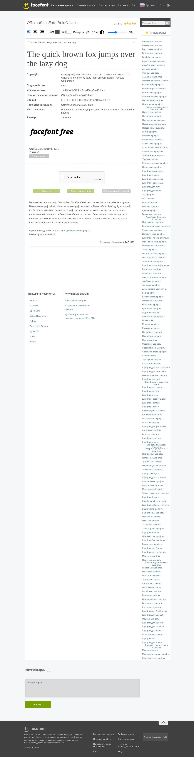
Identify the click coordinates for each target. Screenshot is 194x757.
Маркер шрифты (150, 312)
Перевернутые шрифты (154, 466)
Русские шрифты (150, 136)
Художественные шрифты (155, 163)
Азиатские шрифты (151, 273)
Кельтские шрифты (151, 304)
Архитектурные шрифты (154, 411)
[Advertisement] (81, 269)
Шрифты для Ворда (152, 548)
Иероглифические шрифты (155, 81)
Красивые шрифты (151, 308)
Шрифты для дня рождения (156, 367)
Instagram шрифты (151, 269)
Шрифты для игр (150, 391)
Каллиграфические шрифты (156, 226)
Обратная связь (126, 739)
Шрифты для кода (151, 379)
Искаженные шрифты (153, 301)
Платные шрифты (86, 5)
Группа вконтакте (152, 737)
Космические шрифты (153, 418)
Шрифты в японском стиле (155, 238)
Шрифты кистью (150, 395)
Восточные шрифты (152, 49)
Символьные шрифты (153, 481)
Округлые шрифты (151, 112)
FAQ (120, 751)
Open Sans (35, 311)
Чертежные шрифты (152, 230)
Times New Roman (39, 326)
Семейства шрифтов (152, 151)
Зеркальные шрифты (152, 469)
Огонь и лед (148, 320)
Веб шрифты (148, 293)
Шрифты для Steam (152, 642)
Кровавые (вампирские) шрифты (156, 564)
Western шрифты (150, 206)
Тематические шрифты (153, 261)
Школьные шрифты (151, 363)
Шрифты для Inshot (152, 630)
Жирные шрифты (150, 73)
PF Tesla (34, 306)
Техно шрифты (149, 250)
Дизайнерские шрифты (78, 230)
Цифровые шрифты (152, 167)
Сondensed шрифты (152, 332)
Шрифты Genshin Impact (154, 540)
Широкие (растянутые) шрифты (156, 646)
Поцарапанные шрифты (154, 124)
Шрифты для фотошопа (154, 426)
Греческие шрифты (151, 214)
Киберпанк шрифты (152, 568)
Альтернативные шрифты (154, 277)
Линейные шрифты (151, 438)
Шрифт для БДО (150, 473)
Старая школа (149, 356)
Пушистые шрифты (151, 517)
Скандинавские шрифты (154, 599)
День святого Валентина (154, 289)
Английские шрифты (152, 414)
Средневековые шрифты (154, 352)
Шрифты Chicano (150, 497)
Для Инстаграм (107, 5)
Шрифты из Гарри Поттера (155, 505)
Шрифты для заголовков (154, 371)
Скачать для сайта (81, 191)
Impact (33, 342)
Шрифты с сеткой (151, 403)
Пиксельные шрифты (152, 222)
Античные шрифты (151, 430)
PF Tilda (33, 300)
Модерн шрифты (150, 324)
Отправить (38, 704)
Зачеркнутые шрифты (153, 528)
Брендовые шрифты (152, 41)
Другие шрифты (150, 210)
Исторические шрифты (153, 234)
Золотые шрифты (151, 579)
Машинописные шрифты (154, 96)
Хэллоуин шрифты (151, 359)
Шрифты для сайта (151, 191)
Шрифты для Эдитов (152, 623)
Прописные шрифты (152, 116)
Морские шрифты (151, 556)
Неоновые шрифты (151, 560)
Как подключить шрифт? (116, 191)
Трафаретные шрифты (153, 155)
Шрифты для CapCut (152, 615)
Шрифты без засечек (152, 171)
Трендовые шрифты (152, 462)
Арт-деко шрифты (151, 285)
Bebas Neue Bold (38, 316)
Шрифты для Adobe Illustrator (156, 446)
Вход (162, 5)
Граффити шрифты (152, 57)
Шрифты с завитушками (154, 399)
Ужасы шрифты (150, 159)
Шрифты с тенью (150, 407)
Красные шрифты (151, 595)
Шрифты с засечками (152, 183)
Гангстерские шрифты (153, 634)
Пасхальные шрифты (152, 454)
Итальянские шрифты (153, 536)
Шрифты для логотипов (154, 477)
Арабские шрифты (151, 281)
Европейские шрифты (153, 297)
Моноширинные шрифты (154, 242)
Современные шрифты (153, 348)
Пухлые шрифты (150, 521)
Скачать (46, 191)
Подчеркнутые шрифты (153, 120)
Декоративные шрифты (153, 61)
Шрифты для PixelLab (153, 627)
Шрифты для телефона (154, 552)
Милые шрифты (150, 650)
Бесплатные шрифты (62, 5)
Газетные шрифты (151, 576)
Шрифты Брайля (150, 532)
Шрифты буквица (150, 175)
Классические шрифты (153, 658)
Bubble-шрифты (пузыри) (154, 501)
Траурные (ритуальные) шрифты (156, 450)
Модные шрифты (150, 619)
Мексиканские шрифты (153, 316)
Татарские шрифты (151, 524)
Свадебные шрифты (152, 336)
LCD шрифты (148, 198)
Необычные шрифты (152, 100)
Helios (32, 336)
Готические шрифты (152, 53)
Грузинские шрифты (152, 603)
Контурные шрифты (152, 92)
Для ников (123, 5)
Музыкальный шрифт (152, 489)
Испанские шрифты (152, 458)
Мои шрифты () (157, 33)
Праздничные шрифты (153, 128)
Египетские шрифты (152, 583)
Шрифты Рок (148, 638)
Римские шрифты (151, 328)
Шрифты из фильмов (152, 179)
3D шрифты (148, 195)
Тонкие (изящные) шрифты (155, 493)
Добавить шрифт (126, 734)
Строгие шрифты (150, 434)
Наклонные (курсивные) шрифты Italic (156, 108)
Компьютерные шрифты (154, 88)
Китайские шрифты (151, 591)
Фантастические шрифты (154, 375)
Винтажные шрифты (152, 45)
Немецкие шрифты (151, 572)
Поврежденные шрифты (154, 257)
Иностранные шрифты (153, 246)
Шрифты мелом (150, 442)
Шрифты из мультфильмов (155, 265)
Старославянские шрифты (155, 147)
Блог (134, 5)
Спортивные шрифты (152, 485)
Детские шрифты (150, 69)
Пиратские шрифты (152, 587)
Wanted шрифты (150, 202)
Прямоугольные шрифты (154, 253)
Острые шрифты (150, 422)
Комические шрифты (152, 85)
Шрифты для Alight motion (155, 611)
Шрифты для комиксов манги (156, 383)
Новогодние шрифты (75, 300)
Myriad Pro (35, 331)
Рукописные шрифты (152, 140)
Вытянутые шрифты (152, 544)
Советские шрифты (151, 344)
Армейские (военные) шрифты (156, 218)
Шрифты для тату (151, 187)
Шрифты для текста (152, 387)
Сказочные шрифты (152, 143)
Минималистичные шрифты (156, 654)
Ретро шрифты (149, 132)
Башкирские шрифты (152, 509)
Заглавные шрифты (152, 77)
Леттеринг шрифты (151, 607)
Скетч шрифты (149, 340)
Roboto (33, 321)
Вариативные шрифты (153, 513)
